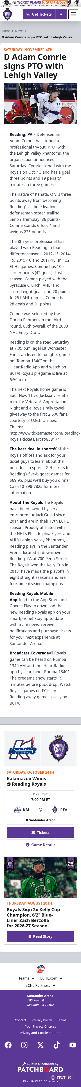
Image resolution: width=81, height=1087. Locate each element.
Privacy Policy (42, 1020)
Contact (20, 1020)
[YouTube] (73, 1045)
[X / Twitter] (40, 1045)
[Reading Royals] (7, 14)
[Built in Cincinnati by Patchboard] (40, 1067)
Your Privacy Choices (40, 1026)
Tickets (43, 832)
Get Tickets (42, 14)
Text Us (63, 1077)
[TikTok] (56, 1045)
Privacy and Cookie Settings (40, 1033)
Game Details (43, 844)
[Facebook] (8, 1045)
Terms (61, 1020)
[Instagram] (24, 1045)
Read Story (42, 936)
